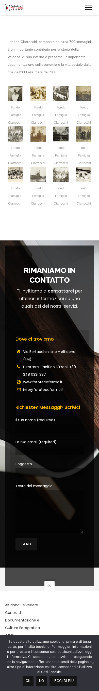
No (41, 681)
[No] (92, 663)
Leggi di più (63, 681)
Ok (28, 681)
